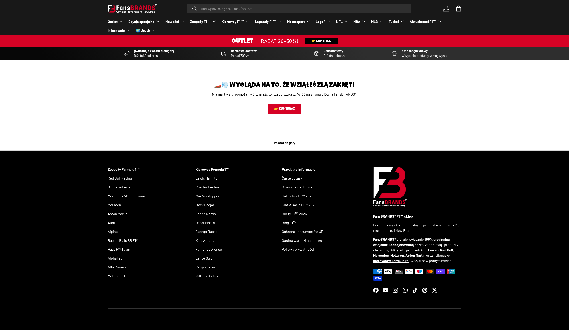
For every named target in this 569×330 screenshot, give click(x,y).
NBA (356, 21)
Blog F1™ (289, 222)
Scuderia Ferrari (120, 187)
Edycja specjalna (141, 21)
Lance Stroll (205, 258)
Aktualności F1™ (423, 21)
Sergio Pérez (205, 267)
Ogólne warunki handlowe (302, 240)
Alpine (113, 231)
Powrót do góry (284, 143)
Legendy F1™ (265, 21)
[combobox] (299, 8)
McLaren (114, 205)
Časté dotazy (292, 178)
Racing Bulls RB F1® (123, 240)
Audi (111, 222)
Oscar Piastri (205, 222)
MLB (374, 21)
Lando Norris (206, 214)
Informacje (116, 30)
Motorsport (296, 21)
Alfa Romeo (117, 267)
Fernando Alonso (209, 249)
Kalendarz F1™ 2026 (297, 196)
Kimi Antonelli (206, 240)
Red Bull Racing (120, 178)
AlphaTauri (116, 258)
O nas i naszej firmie (297, 187)
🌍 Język (143, 30)
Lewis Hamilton (208, 178)
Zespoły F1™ (200, 21)
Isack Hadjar (205, 205)
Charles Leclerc (208, 187)
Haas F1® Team (119, 249)
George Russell (207, 231)
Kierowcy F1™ (233, 21)
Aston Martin (118, 214)
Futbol (394, 21)
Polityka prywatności (298, 249)
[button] (458, 8)
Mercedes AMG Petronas (127, 196)
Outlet (113, 21)
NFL (339, 21)
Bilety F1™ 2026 (294, 214)
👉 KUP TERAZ (321, 41)
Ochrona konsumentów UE (302, 231)
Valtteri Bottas (207, 276)
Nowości (172, 21)
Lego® (320, 21)
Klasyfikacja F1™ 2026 (299, 205)
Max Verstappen (208, 196)
